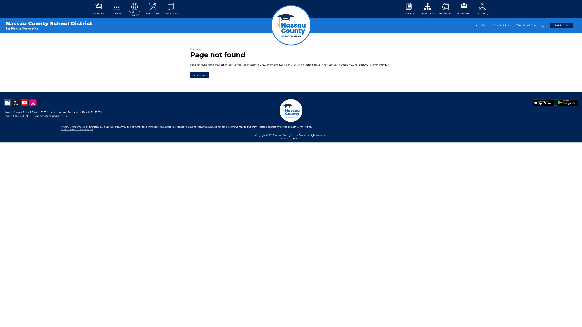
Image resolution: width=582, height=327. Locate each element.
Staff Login (561, 25)
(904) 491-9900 (22, 116)
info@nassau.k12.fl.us (54, 116)
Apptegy (298, 138)
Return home (199, 75)
